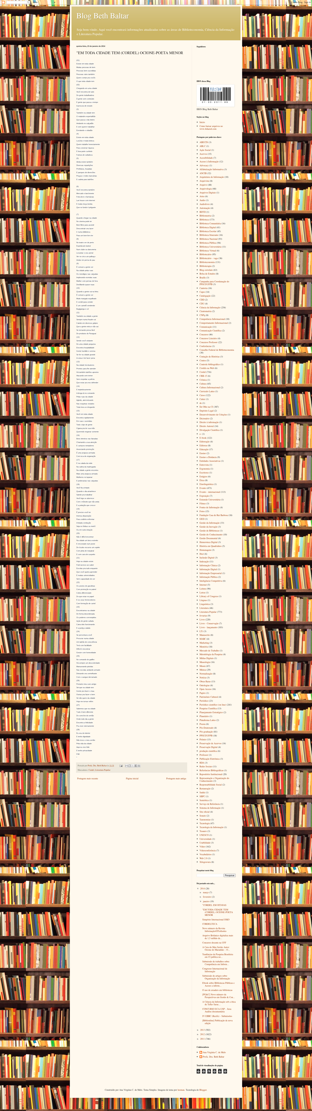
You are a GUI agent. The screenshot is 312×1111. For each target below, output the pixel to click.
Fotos (202, 511)
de (201, 403)
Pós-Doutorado (206, 727)
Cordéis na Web (207, 368)
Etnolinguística (206, 484)
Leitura (203, 588)
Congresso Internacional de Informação (214, 970)
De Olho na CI (206, 406)
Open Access (205, 689)
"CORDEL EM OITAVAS (214, 905)
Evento (203, 488)
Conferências (205, 346)
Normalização (206, 673)
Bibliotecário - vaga (209, 258)
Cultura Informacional (210, 387)
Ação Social (205, 149)
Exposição (204, 495)
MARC (203, 638)
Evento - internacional (210, 491)
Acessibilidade (206, 157)
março (206, 892)
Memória (204, 646)
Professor (204, 754)
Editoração (204, 441)
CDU (202, 303)
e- (200, 433)
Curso (202, 395)
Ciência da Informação (210, 307)
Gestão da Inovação (208, 526)
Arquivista (204, 180)
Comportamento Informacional (214, 322)
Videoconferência (208, 850)
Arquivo (203, 184)
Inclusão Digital (207, 557)
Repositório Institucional (211, 774)
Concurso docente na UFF (214, 942)
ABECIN (204, 142)
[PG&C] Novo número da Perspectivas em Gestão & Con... (218, 996)
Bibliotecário (205, 254)
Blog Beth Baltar (102, 15)
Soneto (203, 815)
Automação (205, 207)
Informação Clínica (208, 565)
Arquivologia (206, 188)
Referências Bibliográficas (211, 770)
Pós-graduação (206, 731)
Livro (202, 619)
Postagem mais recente (87, 778)
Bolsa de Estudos (207, 273)
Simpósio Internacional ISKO (215, 919)
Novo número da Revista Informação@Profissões (214, 930)
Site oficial (204, 811)
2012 (202, 1034)
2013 (202, 1029)
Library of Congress (209, 596)
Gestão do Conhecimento (211, 534)
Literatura (204, 607)
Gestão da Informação (210, 522)
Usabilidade (205, 842)
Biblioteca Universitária (210, 246)
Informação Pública (208, 576)
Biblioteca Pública (208, 242)
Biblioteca (204, 219)
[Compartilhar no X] (132, 765)
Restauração (205, 788)
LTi (201, 631)
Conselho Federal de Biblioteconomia (217, 349)
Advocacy (204, 165)
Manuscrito (205, 634)
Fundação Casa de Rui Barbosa (214, 515)
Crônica (203, 379)
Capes (202, 291)
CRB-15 (203, 375)
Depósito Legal (207, 410)
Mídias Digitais (207, 658)
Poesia (202, 723)
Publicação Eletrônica (210, 758)
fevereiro (207, 896)
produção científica (208, 750)
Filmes (203, 503)
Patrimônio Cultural (209, 696)
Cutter (202, 399)
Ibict (202, 553)
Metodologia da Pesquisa (211, 654)
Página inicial (132, 778)
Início (202, 122)
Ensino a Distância (208, 457)
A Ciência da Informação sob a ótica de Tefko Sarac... (219, 1003)
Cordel (91, 770)
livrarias (203, 615)
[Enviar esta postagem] (121, 765)
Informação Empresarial (211, 573)
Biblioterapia (205, 266)
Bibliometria (205, 215)
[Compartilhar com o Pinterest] (139, 765)
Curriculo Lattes (207, 391)
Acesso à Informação (209, 161)
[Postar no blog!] (129, 765)
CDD (202, 299)
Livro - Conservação (209, 623)
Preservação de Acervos (210, 743)
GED (202, 518)
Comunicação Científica (210, 330)
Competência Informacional (212, 318)
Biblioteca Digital (208, 227)
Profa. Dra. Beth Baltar (213, 1056)
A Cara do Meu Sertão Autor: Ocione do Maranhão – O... (216, 948)
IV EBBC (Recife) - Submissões (217, 1016)
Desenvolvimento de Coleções (213, 414)
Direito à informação (209, 422)
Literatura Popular (102, 770)
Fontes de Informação (209, 507)
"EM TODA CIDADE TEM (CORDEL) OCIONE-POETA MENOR (217, 912)
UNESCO (204, 835)
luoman (181, 1089)
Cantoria (203, 288)
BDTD (203, 211)
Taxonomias (205, 819)
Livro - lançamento (208, 627)
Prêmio (203, 739)
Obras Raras (205, 681)
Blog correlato (206, 269)
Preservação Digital (208, 747)
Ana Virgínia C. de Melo (214, 1052)
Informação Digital (208, 569)
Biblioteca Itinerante (209, 234)
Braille (203, 277)
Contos (203, 360)
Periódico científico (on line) (213, 704)
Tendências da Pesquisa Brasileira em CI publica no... (217, 956)
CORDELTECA (209, 923)
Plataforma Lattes (208, 720)
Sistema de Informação (210, 807)
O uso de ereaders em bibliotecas (217, 990)
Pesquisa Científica (208, 708)
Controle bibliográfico (210, 364)
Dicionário (204, 418)
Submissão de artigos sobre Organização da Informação (216, 977)
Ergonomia (205, 468)
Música (203, 669)
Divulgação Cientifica (209, 429)
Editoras (203, 445)
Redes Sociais (206, 766)
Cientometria (205, 311)
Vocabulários (205, 854)
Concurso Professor (208, 342)
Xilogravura (205, 861)
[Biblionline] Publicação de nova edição (217, 1022)
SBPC (202, 796)
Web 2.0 (203, 858)
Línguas (203, 600)
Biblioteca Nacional (209, 238)
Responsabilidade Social (211, 784)
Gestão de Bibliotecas (209, 530)
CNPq (202, 315)
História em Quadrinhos (210, 546)
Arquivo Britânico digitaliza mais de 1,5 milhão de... (217, 937)
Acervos (203, 153)
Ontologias (204, 685)
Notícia (203, 677)
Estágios (203, 476)
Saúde (202, 792)
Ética (202, 480)
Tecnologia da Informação (211, 827)
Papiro (203, 692)
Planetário (204, 716)
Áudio (202, 200)
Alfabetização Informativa (211, 169)
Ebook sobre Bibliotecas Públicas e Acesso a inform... (218, 984)
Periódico (204, 700)
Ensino (203, 453)
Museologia (205, 662)
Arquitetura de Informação (212, 176)
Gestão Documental (208, 538)
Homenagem (205, 549)
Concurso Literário (208, 338)
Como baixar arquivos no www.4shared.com (211, 127)
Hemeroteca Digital (208, 542)
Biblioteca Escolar (208, 231)
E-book (203, 437)
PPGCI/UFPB (206, 735)
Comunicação (206, 326)
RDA (202, 762)
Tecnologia (205, 823)
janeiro (206, 901)
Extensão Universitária (210, 499)
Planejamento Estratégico (211, 712)
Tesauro (203, 831)
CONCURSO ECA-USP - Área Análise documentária (216, 1010)
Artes (202, 196)
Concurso (204, 334)
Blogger (203, 1089)
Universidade (206, 838)
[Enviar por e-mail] (126, 765)
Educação (204, 449)
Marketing (204, 642)
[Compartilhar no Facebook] (135, 765)
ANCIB (203, 173)
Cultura (203, 383)
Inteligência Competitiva (211, 580)
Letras (202, 592)
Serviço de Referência (210, 803)
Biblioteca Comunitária (210, 223)
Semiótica (204, 800)
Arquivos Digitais (208, 192)
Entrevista (204, 464)
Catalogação (205, 295)
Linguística (205, 604)
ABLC (203, 146)
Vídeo (202, 846)
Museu (203, 665)
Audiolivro (205, 204)
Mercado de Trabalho (209, 650)
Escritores (204, 472)
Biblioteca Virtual (208, 250)
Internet (203, 584)
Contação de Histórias (210, 356)
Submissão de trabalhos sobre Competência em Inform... (215, 963)
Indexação (204, 561)
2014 (202, 888)
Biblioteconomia (207, 262)
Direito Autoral (207, 426)
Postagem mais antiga (176, 778)
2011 (202, 1038)
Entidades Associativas (210, 460)
